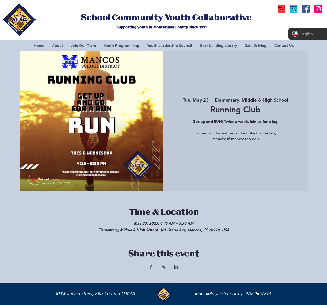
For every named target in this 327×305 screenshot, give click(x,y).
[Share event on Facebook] (151, 267)
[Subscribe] (293, 9)
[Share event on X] (163, 267)
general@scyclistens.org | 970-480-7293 (232, 293)
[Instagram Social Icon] (318, 9)
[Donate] (281, 9)
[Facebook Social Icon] (306, 9)
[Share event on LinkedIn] (176, 267)
